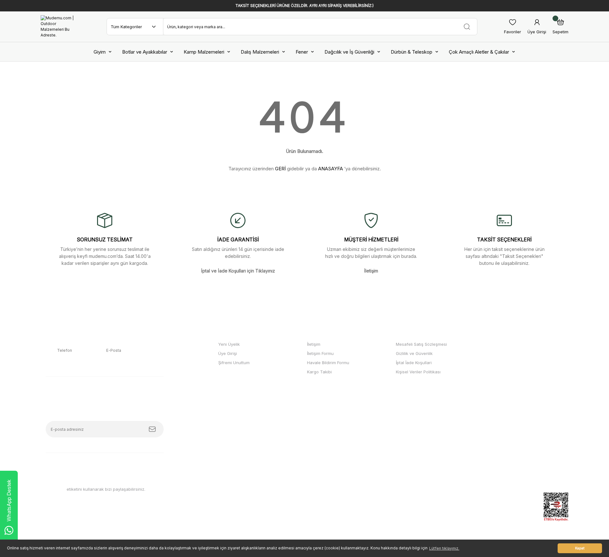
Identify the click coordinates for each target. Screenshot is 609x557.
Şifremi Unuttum (234, 362)
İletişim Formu (320, 353)
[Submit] (152, 429)
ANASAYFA (330, 169)
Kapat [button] (580, 548)
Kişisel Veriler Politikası (418, 371)
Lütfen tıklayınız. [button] (444, 548)
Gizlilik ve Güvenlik (414, 353)
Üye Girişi (227, 353)
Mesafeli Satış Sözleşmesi (421, 344)
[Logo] (60, 26)
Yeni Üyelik (229, 344)
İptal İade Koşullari (414, 362)
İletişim (313, 344)
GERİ (280, 169)
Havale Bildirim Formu (328, 362)
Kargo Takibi (319, 371)
